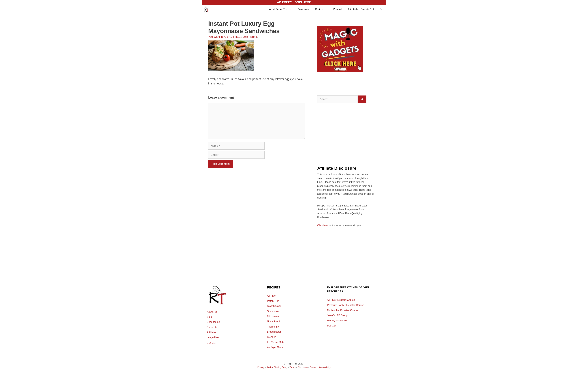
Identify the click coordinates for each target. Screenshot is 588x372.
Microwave (273, 316)
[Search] (362, 99)
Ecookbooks (213, 322)
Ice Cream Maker (276, 342)
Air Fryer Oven (275, 347)
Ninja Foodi (273, 321)
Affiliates (211, 332)
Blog (209, 317)
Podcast (337, 9)
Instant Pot (273, 301)
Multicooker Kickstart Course (342, 310)
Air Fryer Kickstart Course (341, 300)
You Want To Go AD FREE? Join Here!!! (232, 36)
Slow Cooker (274, 306)
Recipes (319, 9)
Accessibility (325, 367)
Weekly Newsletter (337, 320)
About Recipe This (278, 9)
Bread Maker (274, 331)
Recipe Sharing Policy (277, 367)
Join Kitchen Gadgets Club (361, 9)
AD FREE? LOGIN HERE (294, 2)
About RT (212, 311)
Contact (211, 342)
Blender (271, 337)
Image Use (213, 337)
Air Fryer (271, 295)
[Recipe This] (206, 9)
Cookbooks (303, 9)
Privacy (260, 367)
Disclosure (303, 367)
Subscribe (212, 327)
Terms (293, 367)
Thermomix (273, 326)
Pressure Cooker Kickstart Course (345, 305)
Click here (322, 225)
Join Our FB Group (337, 315)
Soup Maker (273, 311)
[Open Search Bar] (381, 9)
